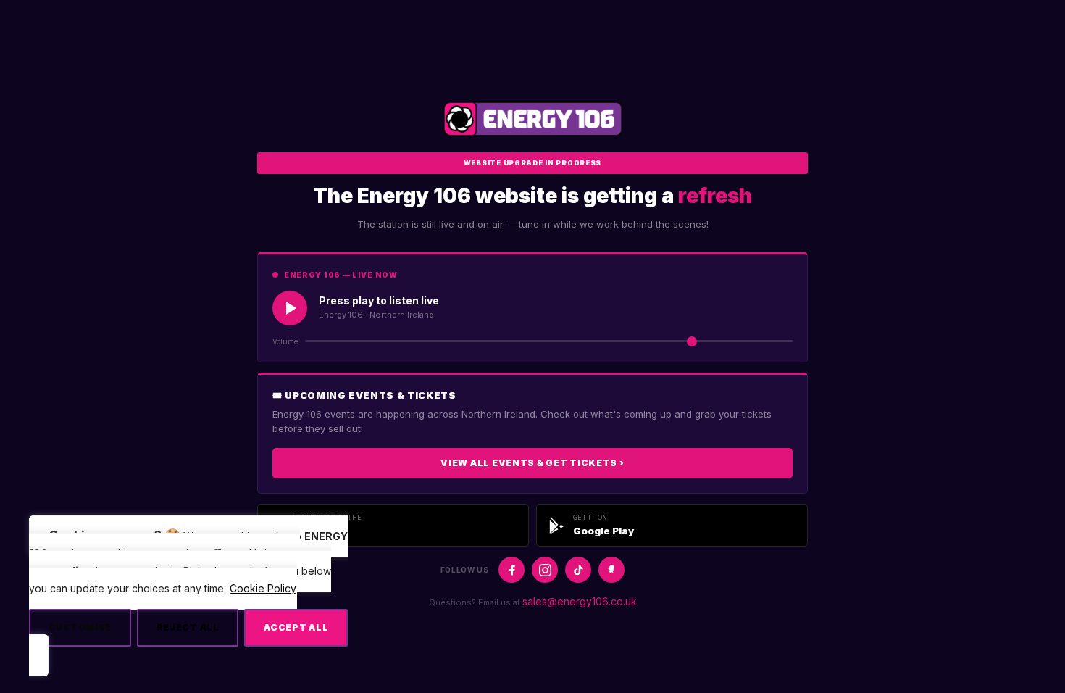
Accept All (296, 627)
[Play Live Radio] (289, 308)
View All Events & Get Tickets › (532, 462)
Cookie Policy (263, 588)
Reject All (188, 627)
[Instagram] (545, 570)
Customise (80, 627)
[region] (188, 595)
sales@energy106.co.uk (579, 601)
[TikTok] (578, 570)
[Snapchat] (611, 570)
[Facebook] (511, 570)
